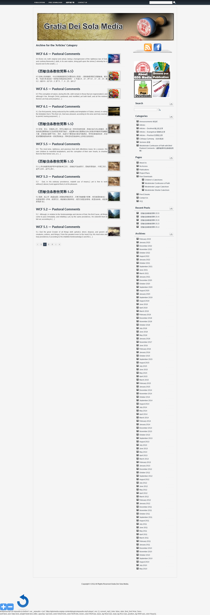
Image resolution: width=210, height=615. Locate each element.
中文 (141, 201)
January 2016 (144, 352)
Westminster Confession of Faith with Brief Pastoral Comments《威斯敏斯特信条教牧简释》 (156, 148)
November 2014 (145, 394)
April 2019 (143, 308)
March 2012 (144, 497)
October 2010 (144, 555)
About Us (143, 163)
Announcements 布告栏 (148, 122)
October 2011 (144, 514)
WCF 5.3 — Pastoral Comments (58, 177)
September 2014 (145, 401)
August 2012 (144, 479)
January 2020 (144, 294)
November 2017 (145, 342)
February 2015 (145, 383)
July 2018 (143, 328)
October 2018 (144, 325)
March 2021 (144, 273)
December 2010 (145, 548)
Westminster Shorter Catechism (157, 190)
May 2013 (143, 452)
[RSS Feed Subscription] (148, 51)
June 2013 (143, 449)
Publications (39, 2)
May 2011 (143, 531)
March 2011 (144, 538)
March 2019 (144, 311)
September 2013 (145, 438)
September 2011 (145, 517)
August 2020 (144, 291)
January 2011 (144, 545)
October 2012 (144, 473)
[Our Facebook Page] (157, 51)
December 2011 (145, 507)
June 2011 (143, 528)
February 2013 (145, 462)
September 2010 (145, 558)
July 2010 (143, 565)
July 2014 (143, 407)
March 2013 (144, 459)
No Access (143, 166)
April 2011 (143, 534)
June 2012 (143, 486)
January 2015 (144, 387)
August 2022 (144, 256)
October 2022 (144, 253)
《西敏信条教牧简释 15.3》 (149, 220)
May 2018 (143, 335)
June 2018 (143, 332)
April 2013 (143, 455)
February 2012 (145, 500)
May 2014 (143, 411)
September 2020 (145, 287)
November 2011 (145, 510)
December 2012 (145, 469)
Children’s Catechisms (153, 180)
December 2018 (145, 318)
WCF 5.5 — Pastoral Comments (58, 144)
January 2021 (144, 277)
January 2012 (144, 504)
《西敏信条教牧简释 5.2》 (55, 192)
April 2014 (143, 414)
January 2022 (144, 260)
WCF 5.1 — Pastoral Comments (58, 227)
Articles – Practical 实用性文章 (151, 135)
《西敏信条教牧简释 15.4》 (149, 217)
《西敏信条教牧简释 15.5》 (149, 213)
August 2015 (144, 363)
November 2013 (145, 431)
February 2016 (145, 349)
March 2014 (144, 418)
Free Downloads (55, 2)
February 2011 (145, 541)
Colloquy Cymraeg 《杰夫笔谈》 (152, 139)
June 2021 (143, 270)
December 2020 (145, 280)
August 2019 (144, 301)
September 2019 (145, 297)
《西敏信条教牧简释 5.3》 (55, 161)
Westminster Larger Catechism (157, 187)
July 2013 (143, 445)
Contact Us (82, 2)
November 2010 (145, 552)
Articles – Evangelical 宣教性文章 (152, 132)
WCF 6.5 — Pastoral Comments (58, 89)
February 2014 (145, 421)
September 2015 (145, 359)
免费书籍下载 (70, 2)
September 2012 (145, 476)
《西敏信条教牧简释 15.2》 (149, 224)
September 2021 (145, 267)
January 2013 (144, 466)
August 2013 (144, 442)
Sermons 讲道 (144, 142)
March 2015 (144, 380)
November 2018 (145, 322)
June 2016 (143, 346)
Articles (142, 125)
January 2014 (144, 425)
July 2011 (143, 524)
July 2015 (143, 366)
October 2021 (144, 263)
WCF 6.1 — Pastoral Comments (58, 106)
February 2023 (145, 239)
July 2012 (143, 483)
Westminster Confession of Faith (157, 183)
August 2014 (144, 404)
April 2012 (143, 493)
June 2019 (143, 304)
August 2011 (144, 521)
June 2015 (143, 370)
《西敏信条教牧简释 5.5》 (55, 124)
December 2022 (145, 246)
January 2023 (144, 243)
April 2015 (143, 376)
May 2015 (143, 373)
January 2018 (144, 339)
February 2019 (145, 315)
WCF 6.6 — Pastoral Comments (58, 54)
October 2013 (144, 435)
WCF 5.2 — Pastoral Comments (58, 209)
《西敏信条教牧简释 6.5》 (55, 71)
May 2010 (143, 569)
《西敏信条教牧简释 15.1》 (149, 227)
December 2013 (145, 428)
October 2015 (144, 356)
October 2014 (144, 397)
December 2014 (145, 390)
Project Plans (144, 173)
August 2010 (144, 562)
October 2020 (144, 284)
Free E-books (144, 194)
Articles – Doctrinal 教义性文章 (151, 128)
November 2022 (145, 249)
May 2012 (143, 490)
